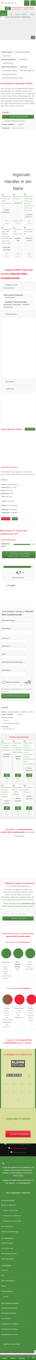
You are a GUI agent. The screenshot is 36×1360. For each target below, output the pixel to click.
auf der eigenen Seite (19, 1012)
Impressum (4, 1270)
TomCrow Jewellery (7, 802)
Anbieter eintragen (7, 1243)
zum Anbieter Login (7, 1248)
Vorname (5, 638)
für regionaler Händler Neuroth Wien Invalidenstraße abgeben (6, 970)
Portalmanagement (7, 1291)
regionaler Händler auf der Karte (14, 121)
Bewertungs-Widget (7, 1259)
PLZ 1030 (13, 487)
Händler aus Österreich (8, 1205)
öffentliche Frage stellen (19, 918)
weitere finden (17, 965)
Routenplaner (31, 429)
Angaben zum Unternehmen (10, 286)
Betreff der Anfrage (8, 620)
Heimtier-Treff (18, 239)
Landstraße (10, 501)
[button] (18, 28)
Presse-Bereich (6, 1318)
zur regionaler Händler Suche (2, 8)
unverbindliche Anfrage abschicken (15, 696)
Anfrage (32, 14)
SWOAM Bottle (18, 758)
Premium (31, 172)
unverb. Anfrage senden (19, 117)
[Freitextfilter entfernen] (27, 3)
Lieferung (9, 389)
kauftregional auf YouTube (9, 1334)
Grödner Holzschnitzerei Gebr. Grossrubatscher (29, 769)
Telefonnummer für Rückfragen (12, 662)
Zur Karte (6, 720)
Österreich (9, 496)
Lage (10, 14)
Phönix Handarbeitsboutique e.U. (6, 211)
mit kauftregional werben (9, 1253)
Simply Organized (29, 797)
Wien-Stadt (9, 490)
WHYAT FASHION (18, 800)
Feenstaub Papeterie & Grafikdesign (6, 755)
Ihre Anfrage (6, 628)
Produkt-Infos (11, 314)
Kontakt (14, 518)
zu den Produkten (19, 1134)
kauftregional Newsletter (8, 1313)
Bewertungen (25, 14)
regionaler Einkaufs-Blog (9, 1308)
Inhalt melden (20, 836)
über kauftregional (7, 1226)
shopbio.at (18, 203)
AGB (2, 1275)
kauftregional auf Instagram (10, 1324)
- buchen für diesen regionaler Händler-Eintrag (30, 1013)
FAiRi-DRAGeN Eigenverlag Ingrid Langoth (6, 249)
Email (4, 654)
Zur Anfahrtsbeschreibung (11, 723)
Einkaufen (9, 382)
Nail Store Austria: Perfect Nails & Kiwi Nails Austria (29, 216)
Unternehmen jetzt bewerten (19, 555)
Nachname (5, 646)
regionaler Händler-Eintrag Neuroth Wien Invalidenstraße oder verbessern (7, 1017)
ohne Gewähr (30, 832)
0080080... (11, 124)
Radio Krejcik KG (29, 239)
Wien (12, 493)
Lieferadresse (6, 670)
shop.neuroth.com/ (18, 128)
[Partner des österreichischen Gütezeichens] (18, 1152)
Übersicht (3, 14)
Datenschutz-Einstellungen (9, 1231)
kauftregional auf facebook (9, 1329)
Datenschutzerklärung (11, 689)
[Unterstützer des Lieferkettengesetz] (18, 1144)
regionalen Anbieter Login (11, 1344)
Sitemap (3, 1286)
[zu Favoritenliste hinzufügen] (2, 18)
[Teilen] (28, 1357)
